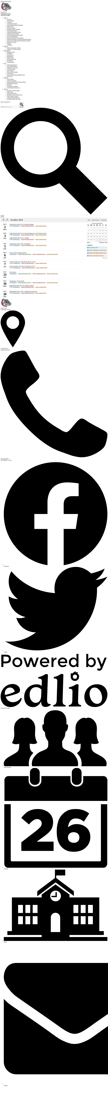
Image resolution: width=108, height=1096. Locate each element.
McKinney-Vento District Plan (14, 94)
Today (88, 242)
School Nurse (10, 57)
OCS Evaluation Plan (12, 36)
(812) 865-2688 (4, 458)
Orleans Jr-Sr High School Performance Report (19, 40)
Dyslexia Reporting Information (15, 35)
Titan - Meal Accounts (12, 96)
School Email (10, 70)
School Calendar (11, 28)
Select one (105, 257)
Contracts (9, 22)
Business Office (11, 52)
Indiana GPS (10, 26)
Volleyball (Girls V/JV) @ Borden (19, 244)
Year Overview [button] (96, 220)
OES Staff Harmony (12, 65)
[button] (5, 18)
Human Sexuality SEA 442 (14, 99)
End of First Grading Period (17, 253)
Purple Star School (11, 42)
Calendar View (103, 242)
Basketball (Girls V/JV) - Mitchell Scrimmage (23, 291)
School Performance (12, 30)
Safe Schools (10, 73)
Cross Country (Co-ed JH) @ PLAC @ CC (22, 261)
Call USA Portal (11, 69)
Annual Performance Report (14, 32)
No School (12, 272)
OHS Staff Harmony (12, 66)
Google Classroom (11, 80)
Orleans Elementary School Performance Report (19, 39)
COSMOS (9, 45)
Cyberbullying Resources (13, 87)
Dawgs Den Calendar (12, 72)
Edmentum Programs (12, 83)
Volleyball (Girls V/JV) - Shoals (19, 238)
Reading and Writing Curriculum (15, 38)
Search (2, 106)
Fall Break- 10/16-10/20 (16, 281)
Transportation (10, 62)
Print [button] (89, 220)
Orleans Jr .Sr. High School (14, 49)
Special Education (11, 59)
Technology (10, 60)
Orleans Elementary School (14, 47)
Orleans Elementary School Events (97, 250)
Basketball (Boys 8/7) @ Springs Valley (21, 285)
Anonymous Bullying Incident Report (16, 82)
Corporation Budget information (15, 25)
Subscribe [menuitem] (103, 220)
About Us (9, 19)
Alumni (9, 43)
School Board (10, 20)
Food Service (10, 55)
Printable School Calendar (13, 29)
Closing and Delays (12, 93)
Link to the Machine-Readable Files (16, 75)
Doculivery (10, 76)
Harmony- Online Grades (13, 90)
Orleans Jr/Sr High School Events (97, 253)
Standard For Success (12, 67)
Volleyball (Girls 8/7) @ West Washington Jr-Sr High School (27, 233)
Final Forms (10, 92)
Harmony (9, 85)
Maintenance (10, 56)
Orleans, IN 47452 (5, 349)
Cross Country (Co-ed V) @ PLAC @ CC (22, 266)
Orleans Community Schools (96, 255)
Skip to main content (6, 1)
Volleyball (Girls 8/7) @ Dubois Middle (21, 224)
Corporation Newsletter (13, 33)
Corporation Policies (12, 23)
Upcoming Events (93, 247)
